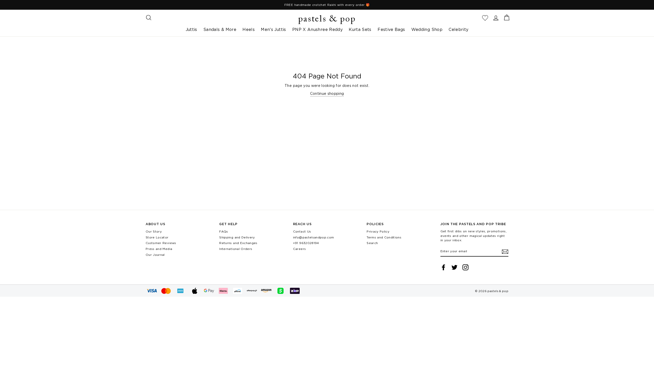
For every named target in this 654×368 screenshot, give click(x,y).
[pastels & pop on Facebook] (443, 267)
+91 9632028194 (306, 243)
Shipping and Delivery (237, 237)
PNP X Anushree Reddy (317, 29)
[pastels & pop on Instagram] (465, 267)
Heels (248, 29)
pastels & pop (327, 19)
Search (372, 243)
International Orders (235, 248)
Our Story (154, 231)
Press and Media (159, 248)
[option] (327, 5)
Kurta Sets (360, 29)
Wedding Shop (426, 29)
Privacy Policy (378, 231)
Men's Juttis (273, 29)
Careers (299, 248)
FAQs (223, 231)
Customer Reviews (161, 243)
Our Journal (155, 254)
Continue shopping (327, 93)
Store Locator (157, 237)
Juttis (191, 29)
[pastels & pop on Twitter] (454, 267)
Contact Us (302, 231)
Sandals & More (219, 29)
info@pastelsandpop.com (313, 237)
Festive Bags (391, 29)
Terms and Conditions (384, 237)
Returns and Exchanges (238, 243)
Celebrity (458, 29)
